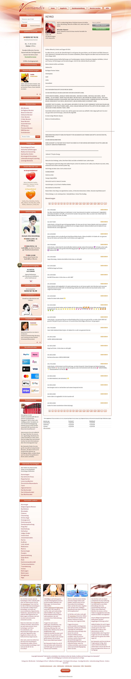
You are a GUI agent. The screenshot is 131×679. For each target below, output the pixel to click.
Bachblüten (25, 509)
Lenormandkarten (27, 481)
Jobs (54, 666)
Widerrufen (65, 670)
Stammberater (26, 124)
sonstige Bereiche (27, 161)
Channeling (25, 515)
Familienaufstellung (27, 524)
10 (76, 203)
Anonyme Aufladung (30, 285)
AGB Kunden (60, 666)
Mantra (23, 549)
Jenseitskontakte (27, 538)
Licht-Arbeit (25, 544)
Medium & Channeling (28, 152)
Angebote (63, 8)
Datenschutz (76, 666)
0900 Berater (25, 130)
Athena (26, 203)
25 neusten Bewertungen (30, 98)
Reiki (22, 560)
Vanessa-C (29, 204)
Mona (25, 182)
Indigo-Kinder (25, 533)
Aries (33, 186)
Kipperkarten (25, 479)
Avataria (33, 323)
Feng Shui (24, 527)
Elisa (35, 203)
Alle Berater (25, 108)
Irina (27, 201)
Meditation (24, 546)
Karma (28, 425)
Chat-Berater (25, 117)
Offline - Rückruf (100, 25)
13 (87, 203)
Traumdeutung (26, 566)
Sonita (37, 201)
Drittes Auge (25, 518)
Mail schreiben (101, 29)
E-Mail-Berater (26, 119)
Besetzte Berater (26, 112)
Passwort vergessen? (35, 25)
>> (105, 203)
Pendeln (23, 553)
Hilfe (107, 8)
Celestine (31, 201)
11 (80, 203)
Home (53, 8)
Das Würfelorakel (26, 494)
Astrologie (24, 504)
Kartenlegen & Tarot (28, 147)
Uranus (23, 569)
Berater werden (95, 8)
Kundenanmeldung (78, 8)
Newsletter (88, 666)
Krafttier (24, 542)
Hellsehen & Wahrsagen (29, 149)
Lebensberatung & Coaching (30, 158)
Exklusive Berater (26, 115)
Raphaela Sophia (32, 182)
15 (95, 203)
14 (91, 203)
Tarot (23, 485)
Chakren (23, 513)
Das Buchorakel (26, 490)
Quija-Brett (25, 558)
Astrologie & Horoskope (29, 156)
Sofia (34, 204)
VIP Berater (25, 126)
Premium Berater (27, 128)
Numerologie (25, 551)
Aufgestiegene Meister (28, 507)
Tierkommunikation (27, 564)
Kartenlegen (25, 474)
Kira (38, 204)
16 (98, 203)
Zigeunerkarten (26, 488)
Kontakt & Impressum (46, 666)
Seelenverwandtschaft (28, 562)
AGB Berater (68, 666)
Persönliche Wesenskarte (29, 483)
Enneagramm (25, 520)
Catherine (26, 184)
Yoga (22, 577)
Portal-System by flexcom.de (65, 676)
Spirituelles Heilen (27, 154)
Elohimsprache (26, 522)
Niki (22, 203)
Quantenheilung (26, 555)
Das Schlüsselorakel (27, 492)
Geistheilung (25, 529)
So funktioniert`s (31, 295)
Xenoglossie (25, 575)
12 (84, 203)
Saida (32, 74)
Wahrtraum (25, 573)
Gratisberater (25, 132)
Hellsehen (24, 531)
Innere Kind (25, 535)
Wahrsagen (24, 571)
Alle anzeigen (46, 428)
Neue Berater (25, 121)
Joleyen (31, 184)
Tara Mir (31, 203)
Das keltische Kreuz (27, 477)
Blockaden (24, 511)
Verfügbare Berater (27, 110)
